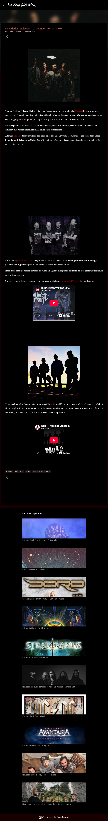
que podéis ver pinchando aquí (27, 119)
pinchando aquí (86, 281)
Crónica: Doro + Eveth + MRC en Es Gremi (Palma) (43, 599)
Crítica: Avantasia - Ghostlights (35, 745)
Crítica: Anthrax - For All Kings (35, 628)
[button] (6, 37)
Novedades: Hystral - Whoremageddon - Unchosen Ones (46, 804)
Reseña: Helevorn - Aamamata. (35, 569)
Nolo (28, 472)
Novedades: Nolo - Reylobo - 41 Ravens (39, 775)
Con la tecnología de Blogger (56, 817)
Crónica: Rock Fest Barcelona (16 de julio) (40, 540)
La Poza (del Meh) (21, 4)
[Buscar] (40, 5)
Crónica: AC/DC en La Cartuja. (35, 716)
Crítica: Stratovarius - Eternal (35, 657)
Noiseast (19, 472)
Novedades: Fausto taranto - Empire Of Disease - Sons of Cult (48, 687)
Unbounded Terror (41, 472)
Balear (9, 472)
